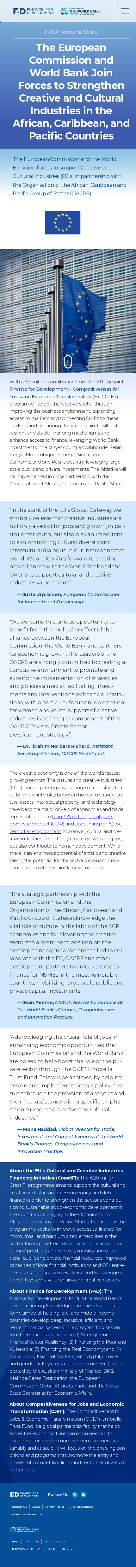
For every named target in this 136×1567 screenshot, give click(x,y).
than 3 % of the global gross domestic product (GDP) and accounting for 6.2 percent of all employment (67, 824)
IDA (26, 1541)
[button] (68, 363)
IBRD (15, 1541)
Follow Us (59, 1494)
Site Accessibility (81, 1506)
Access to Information (27, 1514)
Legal (36, 1506)
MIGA (48, 1541)
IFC (37, 1541)
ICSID (61, 1541)
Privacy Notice (54, 1506)
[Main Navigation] (125, 11)
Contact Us (19, 1506)
